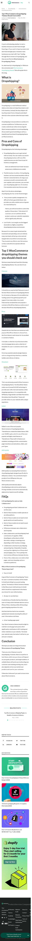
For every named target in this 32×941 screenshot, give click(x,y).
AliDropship (5, 450)
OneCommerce (12, 18)
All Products (11, 925)
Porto (3, 311)
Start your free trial (13, 936)
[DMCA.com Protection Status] (5, 923)
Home (3, 8)
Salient (4, 406)
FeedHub (10, 916)
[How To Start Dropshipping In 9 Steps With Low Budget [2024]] (15, 766)
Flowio (10, 922)
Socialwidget (11, 919)
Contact (24, 912)
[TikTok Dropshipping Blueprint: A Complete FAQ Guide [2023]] (15, 792)
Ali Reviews (11, 909)
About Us (24, 909)
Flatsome (4, 271)
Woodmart (5, 362)
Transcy (10, 912)
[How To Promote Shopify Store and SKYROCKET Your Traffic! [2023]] (15, 818)
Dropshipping (11, 8)
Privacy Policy (26, 916)
